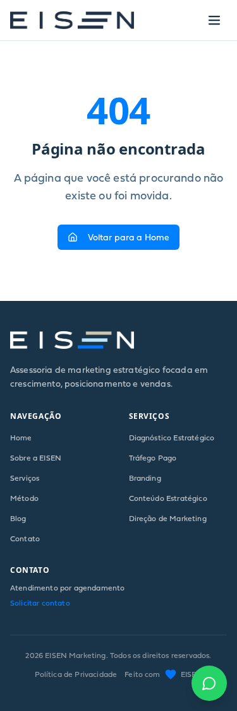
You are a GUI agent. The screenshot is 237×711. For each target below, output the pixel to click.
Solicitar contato (40, 603)
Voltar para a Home (129, 237)
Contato (25, 538)
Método (24, 498)
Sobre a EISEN (35, 457)
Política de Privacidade (76, 674)
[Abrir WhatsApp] (209, 683)
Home (21, 437)
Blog (18, 518)
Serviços (24, 478)
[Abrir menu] (214, 20)
